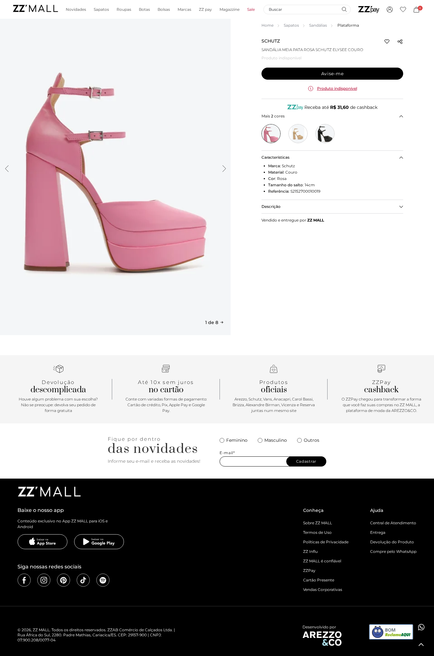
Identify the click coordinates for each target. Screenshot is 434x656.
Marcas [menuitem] (184, 9)
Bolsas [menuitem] (164, 9)
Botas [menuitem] (144, 9)
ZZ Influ (310, 551)
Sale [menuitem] (251, 9)
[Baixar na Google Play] (99, 541)
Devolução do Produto (392, 542)
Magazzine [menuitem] (230, 9)
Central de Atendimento (393, 522)
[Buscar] (344, 9)
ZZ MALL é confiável (322, 561)
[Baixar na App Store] (42, 541)
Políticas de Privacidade (326, 542)
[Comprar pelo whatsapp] (421, 627)
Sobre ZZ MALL (317, 522)
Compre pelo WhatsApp (393, 551)
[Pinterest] (63, 580)
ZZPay (309, 570)
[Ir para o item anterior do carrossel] (6, 168)
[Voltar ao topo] (421, 644)
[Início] (35, 9)
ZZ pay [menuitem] (205, 9)
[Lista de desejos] (403, 9)
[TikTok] (83, 580)
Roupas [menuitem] (124, 9)
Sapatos (291, 25)
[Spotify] (103, 580)
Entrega (377, 532)
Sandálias (318, 25)
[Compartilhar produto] (400, 41)
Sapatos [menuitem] (101, 9)
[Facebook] (24, 580)
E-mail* (227, 453)
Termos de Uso (317, 532)
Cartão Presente (318, 580)
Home (267, 25)
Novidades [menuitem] (76, 9)
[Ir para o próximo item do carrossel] (224, 168)
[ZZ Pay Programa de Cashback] (368, 9)
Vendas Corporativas (322, 589)
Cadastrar (306, 461)
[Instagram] (44, 580)
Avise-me (332, 73)
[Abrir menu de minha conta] (390, 9)
